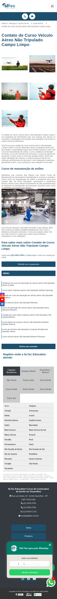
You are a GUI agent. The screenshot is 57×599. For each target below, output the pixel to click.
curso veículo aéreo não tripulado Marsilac (20, 303)
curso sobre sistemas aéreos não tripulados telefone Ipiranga (28, 290)
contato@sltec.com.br (29, 516)
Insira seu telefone (30, 558)
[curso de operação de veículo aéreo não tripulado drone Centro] (15, 91)
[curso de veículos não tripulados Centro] (15, 119)
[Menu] (52, 6)
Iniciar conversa (30, 572)
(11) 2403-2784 (17, 255)
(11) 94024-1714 (29, 512)
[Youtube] (34, 578)
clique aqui (31, 255)
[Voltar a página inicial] (9, 6)
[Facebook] (28, 578)
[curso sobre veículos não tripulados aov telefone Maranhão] (15, 64)
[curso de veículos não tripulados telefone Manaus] (42, 91)
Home (28, 528)
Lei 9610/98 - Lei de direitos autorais (33, 479)
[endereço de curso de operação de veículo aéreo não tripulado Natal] (42, 64)
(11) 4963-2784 (29, 507)
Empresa (29, 536)
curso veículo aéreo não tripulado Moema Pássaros (24, 337)
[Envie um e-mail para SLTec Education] (32, 16)
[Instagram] (23, 578)
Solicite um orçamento (28, 264)
